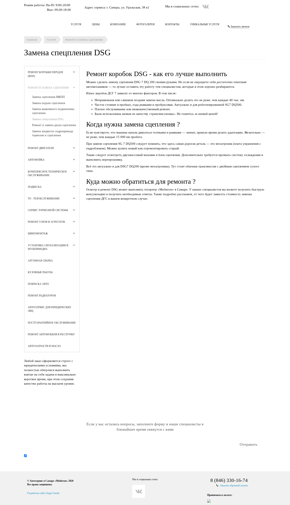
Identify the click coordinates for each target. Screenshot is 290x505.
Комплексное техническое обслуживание (47, 173)
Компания (117, 24)
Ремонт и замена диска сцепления (54, 125)
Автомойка (36, 159)
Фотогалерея (145, 24)
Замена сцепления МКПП (48, 97)
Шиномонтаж (38, 233)
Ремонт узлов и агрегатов (46, 221)
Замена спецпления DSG (48, 119)
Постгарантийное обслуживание (52, 322)
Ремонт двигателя (41, 148)
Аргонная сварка (40, 260)
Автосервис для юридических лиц (49, 309)
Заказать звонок (240, 26)
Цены (96, 24)
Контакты (172, 24)
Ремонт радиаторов (42, 295)
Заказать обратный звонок (234, 485)
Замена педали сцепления (48, 103)
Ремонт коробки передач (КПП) (45, 74)
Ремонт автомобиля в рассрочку (51, 334)
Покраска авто (38, 283)
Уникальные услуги (204, 24)
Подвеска (35, 186)
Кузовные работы (40, 272)
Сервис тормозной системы (48, 210)
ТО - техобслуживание (44, 198)
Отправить (248, 444)
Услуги (76, 24)
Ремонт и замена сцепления (48, 87)
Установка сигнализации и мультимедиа (48, 247)
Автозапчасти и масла (44, 346)
